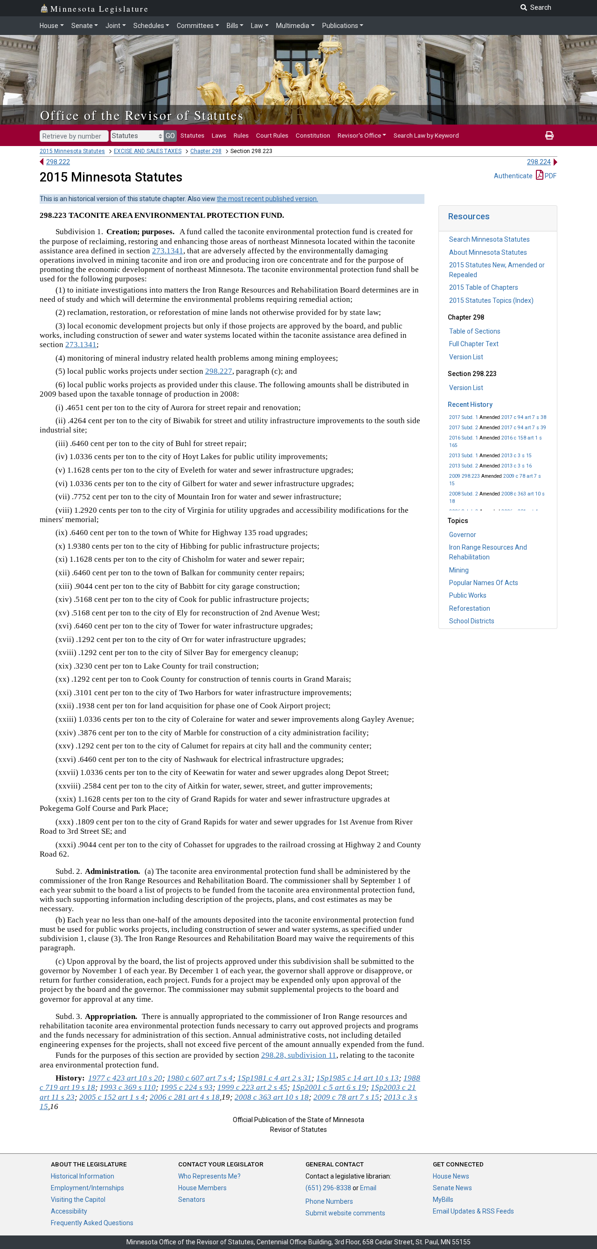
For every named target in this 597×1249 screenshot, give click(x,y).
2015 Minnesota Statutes (72, 151)
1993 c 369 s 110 (128, 1087)
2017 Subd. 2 (463, 428)
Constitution (313, 135)
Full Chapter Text (474, 344)
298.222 (58, 162)
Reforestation (469, 608)
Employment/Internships (87, 1188)
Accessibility (69, 1211)
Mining (459, 570)
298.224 (539, 162)
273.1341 (167, 250)
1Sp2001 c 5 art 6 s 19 (329, 1087)
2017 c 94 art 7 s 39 (523, 428)
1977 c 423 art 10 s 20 (125, 1078)
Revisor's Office (359, 135)
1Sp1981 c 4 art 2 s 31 (274, 1078)
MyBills (443, 1199)
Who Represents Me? (209, 1176)
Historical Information (82, 1176)
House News (451, 1176)
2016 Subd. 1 (463, 438)
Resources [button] (469, 216)
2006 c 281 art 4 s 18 (185, 1097)
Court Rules (272, 135)
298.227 (218, 371)
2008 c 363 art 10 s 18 (272, 1097)
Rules (241, 135)
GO (170, 136)
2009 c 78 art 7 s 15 (346, 1097)
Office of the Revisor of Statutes (142, 115)
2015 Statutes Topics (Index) (491, 300)
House (49, 25)
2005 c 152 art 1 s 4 (112, 1097)
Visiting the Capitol (78, 1199)
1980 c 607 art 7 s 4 (200, 1078)
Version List (466, 357)
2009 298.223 (464, 476)
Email (368, 1188)
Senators (191, 1199)
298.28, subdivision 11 (298, 1055)
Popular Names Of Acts (483, 582)
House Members (202, 1188)
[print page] (549, 135)
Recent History (470, 404)
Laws (219, 135)
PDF (549, 176)
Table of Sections (474, 331)
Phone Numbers (329, 1201)
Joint (112, 25)
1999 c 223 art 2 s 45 (252, 1087)
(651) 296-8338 (328, 1188)
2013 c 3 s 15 (516, 456)
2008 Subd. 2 (463, 494)
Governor (462, 534)
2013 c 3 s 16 (516, 466)
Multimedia (292, 25)
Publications (340, 25)
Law (257, 25)
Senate (82, 25)
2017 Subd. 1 (463, 417)
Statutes (192, 135)
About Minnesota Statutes (488, 252)
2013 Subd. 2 (463, 466)
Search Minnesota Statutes (489, 239)
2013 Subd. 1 (463, 456)
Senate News (452, 1188)
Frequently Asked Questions (92, 1223)
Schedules (148, 25)
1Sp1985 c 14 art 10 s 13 (357, 1078)
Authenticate (513, 176)
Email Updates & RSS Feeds (473, 1211)
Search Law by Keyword (426, 135)
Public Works (467, 595)
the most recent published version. (267, 198)
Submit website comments (345, 1213)
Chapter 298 (206, 151)
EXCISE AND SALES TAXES (147, 151)
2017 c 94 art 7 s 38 (523, 417)
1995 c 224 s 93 (186, 1087)
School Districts (471, 621)
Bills (232, 25)
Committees (195, 25)
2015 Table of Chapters (483, 287)
